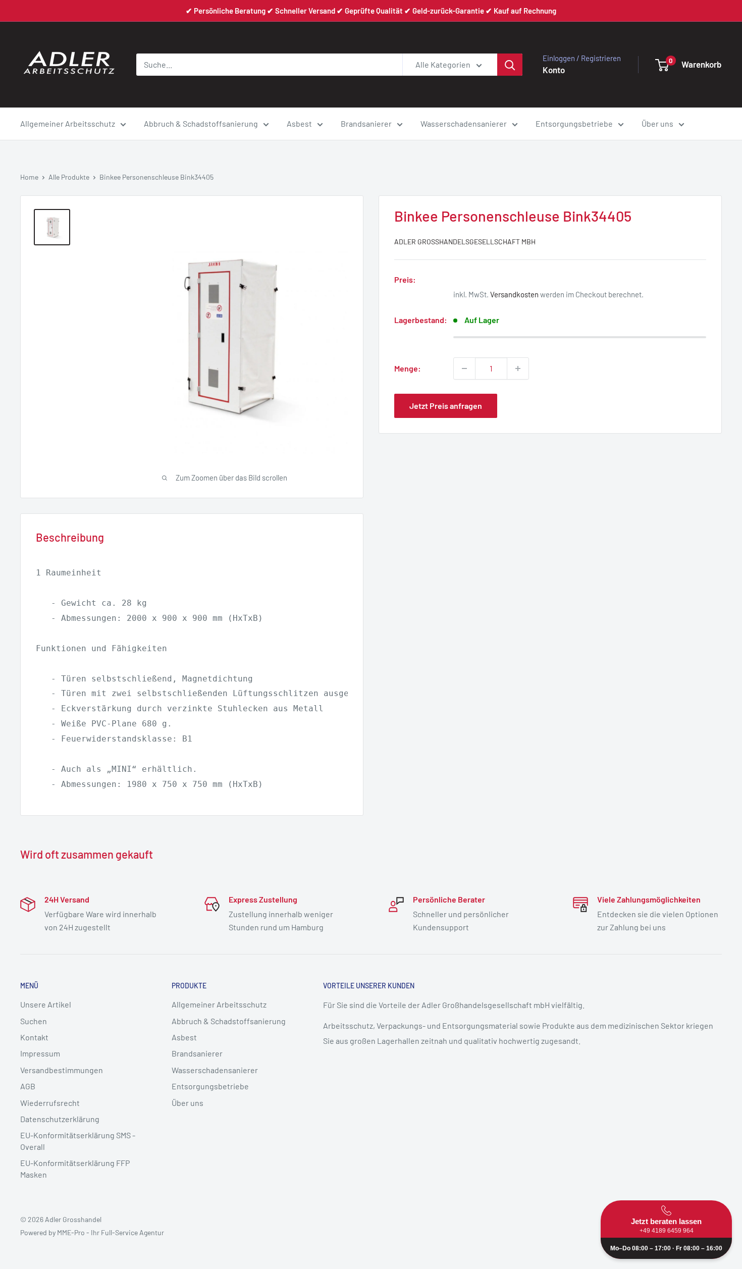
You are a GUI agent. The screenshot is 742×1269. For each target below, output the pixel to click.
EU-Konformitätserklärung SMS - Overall (77, 1140)
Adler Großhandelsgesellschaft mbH (465, 241)
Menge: (407, 368)
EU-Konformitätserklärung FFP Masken (75, 1168)
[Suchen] (509, 65)
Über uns (657, 123)
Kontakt (34, 1037)
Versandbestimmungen (61, 1070)
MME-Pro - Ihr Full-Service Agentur (110, 1232)
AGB (27, 1086)
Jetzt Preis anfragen (445, 405)
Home (29, 177)
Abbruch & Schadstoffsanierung (201, 123)
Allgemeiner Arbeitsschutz (67, 123)
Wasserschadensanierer (463, 123)
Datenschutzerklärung (59, 1119)
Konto (554, 70)
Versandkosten (514, 294)
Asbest (299, 123)
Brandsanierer (366, 123)
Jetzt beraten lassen (666, 1225)
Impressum (40, 1053)
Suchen (33, 1021)
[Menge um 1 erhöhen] (517, 368)
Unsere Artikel (45, 1004)
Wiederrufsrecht (50, 1102)
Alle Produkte (68, 177)
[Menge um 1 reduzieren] (464, 368)
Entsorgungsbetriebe (574, 123)
